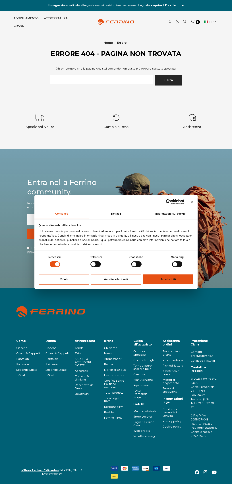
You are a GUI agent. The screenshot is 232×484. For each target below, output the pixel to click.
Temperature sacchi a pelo (142, 367)
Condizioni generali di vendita (170, 412)
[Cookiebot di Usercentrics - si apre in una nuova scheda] (168, 202)
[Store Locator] (170, 22)
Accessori (81, 371)
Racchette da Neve (84, 386)
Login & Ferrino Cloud (143, 423)
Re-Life (109, 412)
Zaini (78, 353)
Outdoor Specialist (139, 353)
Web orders (141, 430)
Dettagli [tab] (116, 213)
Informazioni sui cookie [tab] (170, 213)
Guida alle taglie (144, 360)
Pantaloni (22, 359)
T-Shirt (20, 375)
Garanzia (139, 374)
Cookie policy (172, 426)
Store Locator (142, 416)
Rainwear (22, 364)
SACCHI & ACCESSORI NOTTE (83, 362)
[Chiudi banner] (192, 202)
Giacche (21, 348)
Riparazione (141, 385)
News (108, 353)
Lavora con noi (114, 375)
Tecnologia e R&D (113, 399)
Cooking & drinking (82, 378)
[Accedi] (177, 22)
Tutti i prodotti (113, 392)
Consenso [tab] (61, 213)
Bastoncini (82, 393)
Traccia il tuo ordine (171, 353)
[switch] (95, 264)
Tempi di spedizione (170, 390)
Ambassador (112, 359)
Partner (109, 364)
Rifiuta (64, 279)
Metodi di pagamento (171, 381)
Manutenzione (143, 379)
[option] (40, 121)
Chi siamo (110, 348)
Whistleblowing (144, 436)
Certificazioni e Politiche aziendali (114, 384)
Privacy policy (172, 421)
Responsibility (113, 406)
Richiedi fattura (173, 365)
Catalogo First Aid (203, 360)
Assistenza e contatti (171, 372)
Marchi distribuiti (115, 369)
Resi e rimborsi (173, 360)
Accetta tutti (168, 279)
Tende (79, 348)
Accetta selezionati (116, 279)
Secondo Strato (27, 369)
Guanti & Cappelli (28, 353)
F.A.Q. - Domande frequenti (140, 394)
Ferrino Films (113, 417)
